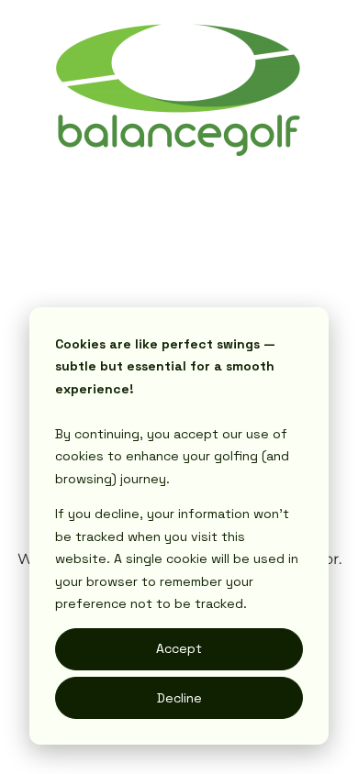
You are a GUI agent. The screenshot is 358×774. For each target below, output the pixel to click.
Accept (179, 648)
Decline (179, 698)
